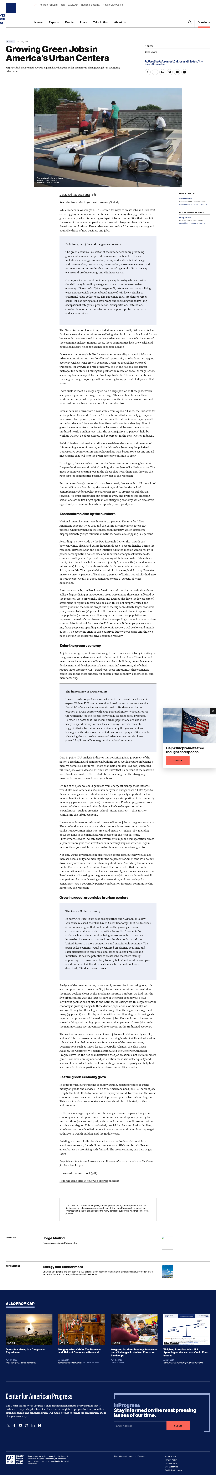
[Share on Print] (184, 72)
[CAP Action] (15, 1459)
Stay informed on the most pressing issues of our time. (155, 1410)
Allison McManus (196, 1362)
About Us (120, 22)
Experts (54, 22)
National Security (90, 4)
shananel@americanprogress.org (193, 204)
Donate (202, 22)
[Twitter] (8, 1425)
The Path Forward (48, 4)
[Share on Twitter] (148, 72)
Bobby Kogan (182, 1362)
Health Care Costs (113, 4)
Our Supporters (171, 1467)
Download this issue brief (75, 195)
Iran (63, 4)
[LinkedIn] (33, 1425)
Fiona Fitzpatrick (13, 1362)
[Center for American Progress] (11, 14)
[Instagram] (26, 1425)
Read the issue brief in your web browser (84, 202)
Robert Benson (64, 1362)
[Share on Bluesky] (170, 72)
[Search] (190, 24)
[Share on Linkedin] (162, 72)
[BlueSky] (39, 1425)
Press (83, 22)
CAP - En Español (172, 1463)
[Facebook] (14, 1425)
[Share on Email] (177, 72)
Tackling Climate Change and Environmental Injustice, (171, 61)
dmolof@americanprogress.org (192, 223)
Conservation (158, 64)
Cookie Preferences (173, 1470)
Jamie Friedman (169, 1362)
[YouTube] (20, 1425)
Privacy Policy (171, 1460)
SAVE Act (73, 4)
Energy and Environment (63, 1267)
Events (69, 22)
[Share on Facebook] (155, 72)
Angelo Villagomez (28, 1362)
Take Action (100, 22)
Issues (38, 22)
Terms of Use (170, 1456)
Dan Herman (76, 1362)
